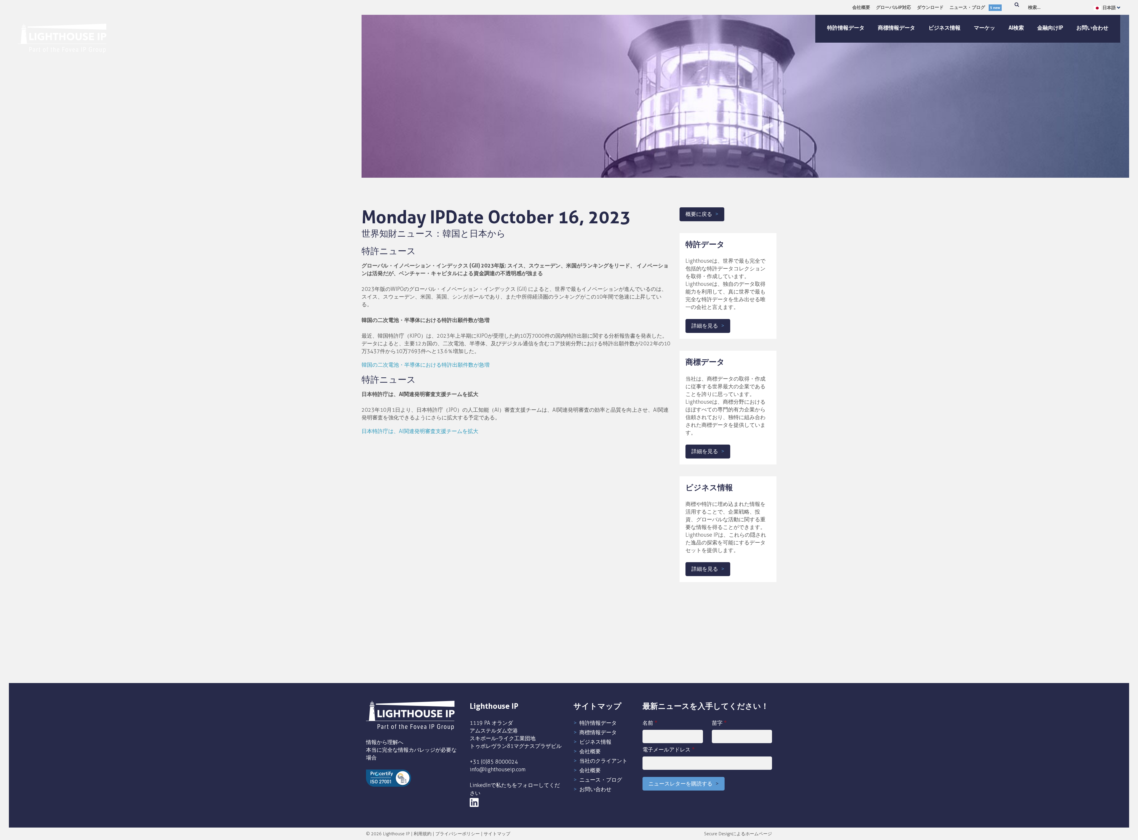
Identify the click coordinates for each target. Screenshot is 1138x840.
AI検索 (1016, 28)
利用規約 (422, 833)
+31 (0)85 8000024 (494, 762)
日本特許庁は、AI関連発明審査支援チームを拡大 (420, 431)
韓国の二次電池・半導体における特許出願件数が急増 (426, 365)
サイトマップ (497, 833)
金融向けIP (1050, 28)
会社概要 (861, 7)
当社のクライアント (603, 761)
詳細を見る (704, 326)
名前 (649, 723)
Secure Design (718, 833)
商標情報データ (896, 28)
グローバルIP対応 (893, 7)
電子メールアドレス (668, 749)
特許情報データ (845, 28)
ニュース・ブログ (975, 7)
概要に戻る (698, 214)
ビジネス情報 (944, 28)
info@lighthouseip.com (497, 769)
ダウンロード (930, 7)
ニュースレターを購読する (680, 783)
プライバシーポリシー (457, 833)
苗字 (719, 723)
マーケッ (984, 28)
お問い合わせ (1092, 28)
